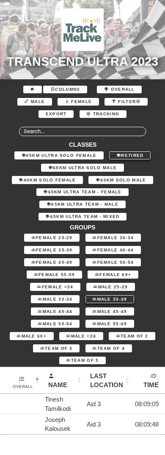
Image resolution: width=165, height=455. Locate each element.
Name (57, 384)
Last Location (106, 380)
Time (151, 384)
